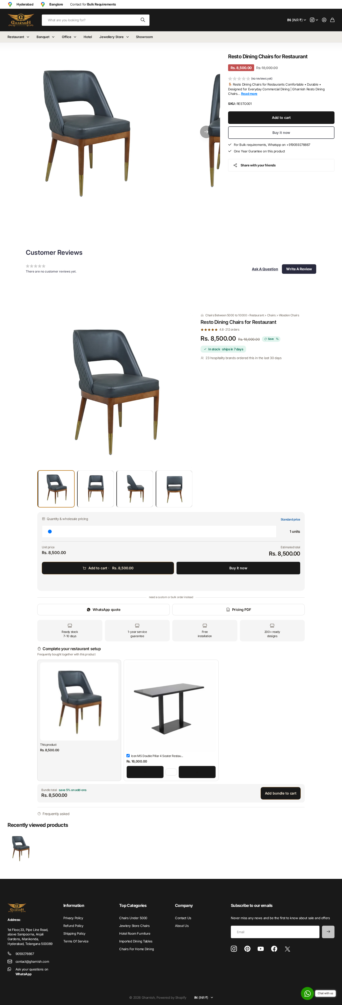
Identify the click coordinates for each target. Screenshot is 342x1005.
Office (66, 37)
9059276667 (25, 954)
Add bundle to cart (280, 793)
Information (73, 905)
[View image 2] (95, 489)
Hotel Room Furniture (134, 933)
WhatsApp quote (106, 609)
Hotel (88, 37)
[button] (206, 132)
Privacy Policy (73, 918)
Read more (249, 94)
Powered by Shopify (171, 997)
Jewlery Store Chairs (134, 926)
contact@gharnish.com (32, 961)
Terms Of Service (75, 941)
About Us (182, 926)
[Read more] (314, 20)
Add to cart (281, 117)
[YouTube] (261, 949)
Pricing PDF (241, 609)
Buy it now (281, 132)
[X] (287, 949)
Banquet (43, 37)
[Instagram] (234, 949)
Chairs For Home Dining (136, 949)
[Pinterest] (247, 949)
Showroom (144, 37)
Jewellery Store (111, 37)
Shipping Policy (74, 933)
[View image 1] (56, 489)
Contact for (93, 4)
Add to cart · (110, 568)
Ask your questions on (32, 971)
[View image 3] (134, 489)
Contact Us (183, 918)
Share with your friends (258, 165)
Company (184, 905)
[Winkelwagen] (332, 20)
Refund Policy (73, 926)
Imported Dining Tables (135, 941)
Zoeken (143, 20)
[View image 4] (174, 489)
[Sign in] (324, 20)
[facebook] (274, 949)
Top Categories (132, 905)
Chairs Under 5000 (133, 918)
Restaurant (16, 37)
